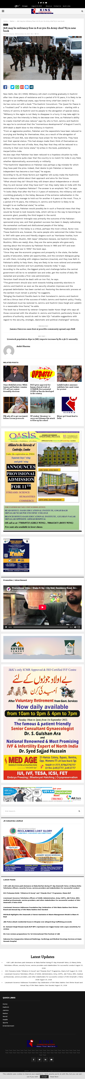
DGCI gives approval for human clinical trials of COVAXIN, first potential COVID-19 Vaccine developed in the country (42, 389)
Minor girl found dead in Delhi (67, 417)
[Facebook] (33, 1059)
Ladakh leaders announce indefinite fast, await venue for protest (68, 387)
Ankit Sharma (9, 34)
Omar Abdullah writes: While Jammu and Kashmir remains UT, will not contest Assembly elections (15, 388)
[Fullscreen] (79, 627)
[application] (42, 607)
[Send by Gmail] (22, 87)
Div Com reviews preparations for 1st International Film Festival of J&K (31, 934)
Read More (54, 1076)
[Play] (6, 627)
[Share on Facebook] (5, 87)
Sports (5, 1022)
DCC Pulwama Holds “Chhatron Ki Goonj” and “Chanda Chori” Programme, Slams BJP (37, 893)
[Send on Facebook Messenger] (27, 87)
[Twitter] (39, 1059)
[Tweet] (12, 87)
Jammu (6, 1010)
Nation (6, 24)
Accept (44, 1077)
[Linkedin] (45, 1059)
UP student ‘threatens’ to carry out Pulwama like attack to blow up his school (42, 418)
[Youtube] (51, 1059)
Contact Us (57, 6)
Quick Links (66, 6)
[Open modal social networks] (31, 87)
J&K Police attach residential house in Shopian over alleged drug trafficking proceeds (37, 922)
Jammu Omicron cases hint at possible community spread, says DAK (42, 329)
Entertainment (8, 1026)
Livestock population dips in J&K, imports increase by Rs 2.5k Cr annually (42, 339)
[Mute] (75, 627)
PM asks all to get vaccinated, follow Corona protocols (15, 417)
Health (5, 1019)
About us (49, 6)
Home (5, 1004)
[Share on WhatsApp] (17, 87)
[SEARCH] (79, 811)
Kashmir (6, 1007)
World (5, 1016)
